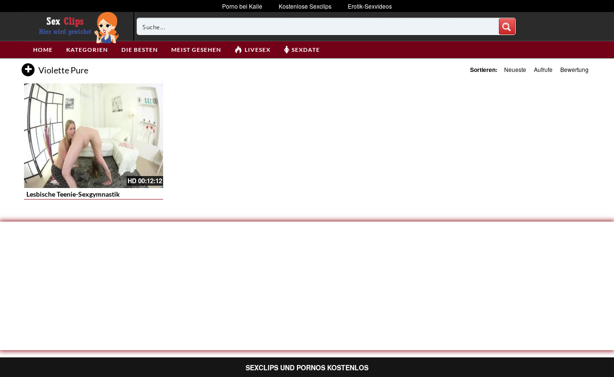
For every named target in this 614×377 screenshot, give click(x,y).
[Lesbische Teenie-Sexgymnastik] (93, 135)
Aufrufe (543, 69)
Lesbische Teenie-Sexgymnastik (73, 194)
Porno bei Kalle (242, 6)
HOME (43, 49)
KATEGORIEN (87, 49)
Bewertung (574, 69)
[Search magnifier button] (507, 26)
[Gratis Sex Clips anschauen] (76, 26)
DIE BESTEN (139, 49)
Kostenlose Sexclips (305, 6)
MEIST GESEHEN (196, 49)
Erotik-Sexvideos (370, 6)
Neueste (515, 69)
